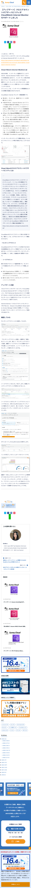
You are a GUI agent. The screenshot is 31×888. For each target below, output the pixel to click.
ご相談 (17, 841)
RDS (4, 727)
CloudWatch (22, 727)
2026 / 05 (6, 748)
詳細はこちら (15, 884)
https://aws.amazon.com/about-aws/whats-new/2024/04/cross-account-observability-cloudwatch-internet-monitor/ (15, 62)
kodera (5, 543)
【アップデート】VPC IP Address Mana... (13, 650)
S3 (12, 730)
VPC (18, 730)
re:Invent (5, 724)
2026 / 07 (6, 743)
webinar (5, 730)
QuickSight (20, 724)
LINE (9, 46)
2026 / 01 (6, 757)
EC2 (13, 724)
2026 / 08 (6, 740)
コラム (22, 21)
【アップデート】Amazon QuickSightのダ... (14, 602)
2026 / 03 (6, 752)
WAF (25, 730)
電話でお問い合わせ (17, 829)
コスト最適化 (12, 727)
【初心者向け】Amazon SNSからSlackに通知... (14, 626)
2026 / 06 (6, 745)
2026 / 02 (6, 755)
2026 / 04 (6, 750)
